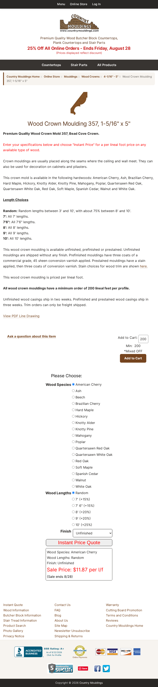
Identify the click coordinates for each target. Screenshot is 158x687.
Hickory (82, 416)
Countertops (51, 65)
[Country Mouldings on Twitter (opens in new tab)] (106, 668)
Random (82, 493)
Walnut (81, 480)
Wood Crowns (90, 76)
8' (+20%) (83, 512)
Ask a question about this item (31, 336)
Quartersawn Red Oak (93, 448)
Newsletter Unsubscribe (72, 631)
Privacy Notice (13, 636)
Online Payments (80, 657)
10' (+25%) (84, 525)
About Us (61, 620)
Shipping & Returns (69, 636)
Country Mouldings (91, 682)
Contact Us (63, 605)
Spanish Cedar (87, 474)
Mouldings (70, 76)
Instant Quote (13, 605)
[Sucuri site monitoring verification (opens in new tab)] (60, 668)
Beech (80, 397)
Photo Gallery (13, 631)
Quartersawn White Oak (94, 455)
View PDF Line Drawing (21, 316)
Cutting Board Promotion (124, 610)
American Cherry (89, 384)
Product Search (14, 626)
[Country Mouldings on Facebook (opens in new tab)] (97, 668)
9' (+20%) (83, 518)
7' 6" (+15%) (85, 506)
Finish (65, 531)
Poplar (81, 442)
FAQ (57, 610)
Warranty (112, 605)
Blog (58, 615)
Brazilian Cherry (88, 404)
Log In (96, 4)
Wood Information (16, 610)
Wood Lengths (58, 493)
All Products (106, 65)
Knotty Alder (85, 423)
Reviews (112, 620)
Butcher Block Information (22, 615)
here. (144, 266)
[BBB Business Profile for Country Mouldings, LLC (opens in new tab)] (40, 651)
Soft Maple (84, 467)
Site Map (61, 626)
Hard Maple (85, 410)
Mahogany (84, 435)
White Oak (84, 486)
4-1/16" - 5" (111, 76)
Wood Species (58, 384)
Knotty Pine (84, 429)
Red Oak (82, 461)
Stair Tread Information (20, 620)
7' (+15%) (83, 499)
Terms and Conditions (122, 615)
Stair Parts (79, 65)
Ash (78, 391)
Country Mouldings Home (23, 76)
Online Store (78, 4)
